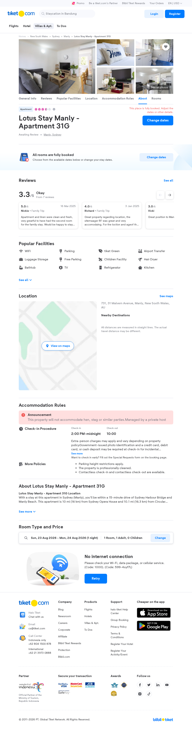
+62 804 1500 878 (39, 644)
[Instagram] (140, 694)
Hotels (88, 616)
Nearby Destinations (115, 315)
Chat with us (36, 617)
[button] (58, 345)
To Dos (88, 630)
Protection (64, 650)
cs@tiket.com (36, 628)
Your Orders (157, 3)
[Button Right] (169, 195)
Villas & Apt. (91, 623)
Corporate (64, 630)
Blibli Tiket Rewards (133, 3)
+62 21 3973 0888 (39, 653)
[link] (154, 14)
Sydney (56, 36)
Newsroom (64, 616)
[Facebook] (140, 685)
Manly (67, 36)
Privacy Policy (119, 627)
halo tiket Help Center (119, 611)
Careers (63, 623)
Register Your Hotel (122, 644)
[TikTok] (149, 694)
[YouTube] (167, 685)
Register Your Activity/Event (119, 652)
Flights (88, 609)
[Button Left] (160, 195)
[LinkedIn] (158, 685)
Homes (22, 36)
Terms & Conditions (117, 635)
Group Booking (119, 620)
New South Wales (39, 36)
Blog (61, 609)
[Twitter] (149, 685)
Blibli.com (64, 657)
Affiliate (62, 636)
